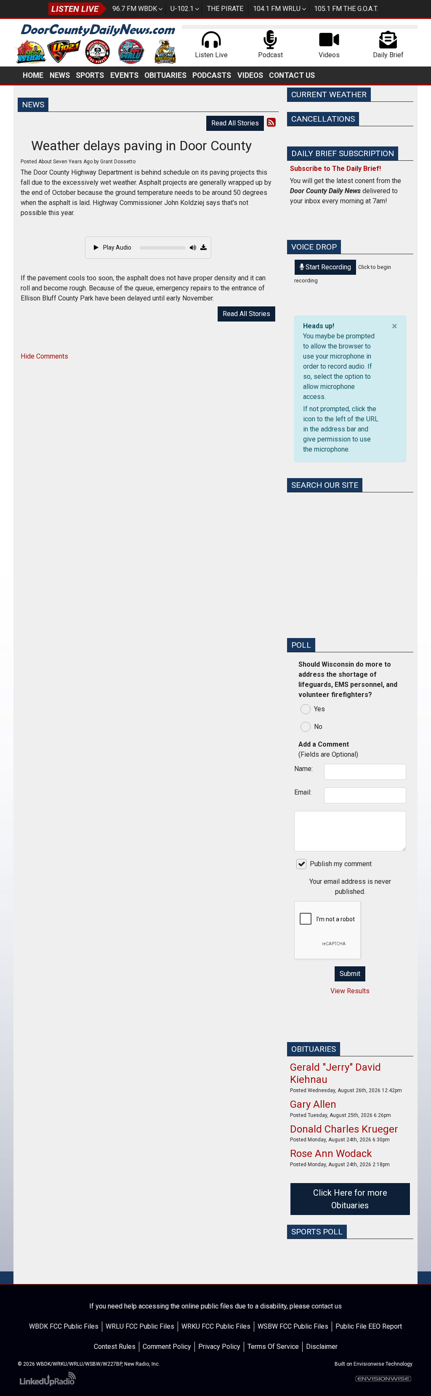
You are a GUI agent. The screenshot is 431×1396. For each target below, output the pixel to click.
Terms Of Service (273, 1347)
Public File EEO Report (368, 1326)
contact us (326, 1306)
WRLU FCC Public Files (140, 1326)
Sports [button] (90, 75)
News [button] (60, 75)
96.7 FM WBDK (134, 9)
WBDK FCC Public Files (63, 1326)
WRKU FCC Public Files (215, 1326)
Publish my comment (341, 864)
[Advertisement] (350, 578)
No (318, 727)
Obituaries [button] (165, 75)
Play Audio (116, 247)
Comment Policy (167, 1347)
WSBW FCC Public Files (293, 1326)
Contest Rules (115, 1347)
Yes (319, 709)
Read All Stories (235, 123)
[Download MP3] (203, 248)
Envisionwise (369, 1364)
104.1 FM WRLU (277, 9)
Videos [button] (250, 75)
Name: (303, 769)
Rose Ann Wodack (331, 1153)
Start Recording (327, 267)
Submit (350, 974)
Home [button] (33, 75)
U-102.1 (182, 9)
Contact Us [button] (292, 75)
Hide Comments (44, 356)
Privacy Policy (219, 1347)
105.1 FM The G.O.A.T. (346, 9)
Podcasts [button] (211, 75)
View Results (350, 991)
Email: (302, 792)
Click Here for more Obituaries (350, 1199)
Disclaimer (322, 1347)
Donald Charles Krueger (344, 1129)
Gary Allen (313, 1104)
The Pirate (225, 9)
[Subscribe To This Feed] (271, 122)
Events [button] (124, 75)
